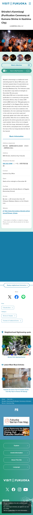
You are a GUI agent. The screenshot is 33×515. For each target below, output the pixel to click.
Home (3, 399)
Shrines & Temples (8, 316)
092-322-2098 (7, 164)
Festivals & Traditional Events (11, 320)
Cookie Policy (11, 510)
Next (30, 41)
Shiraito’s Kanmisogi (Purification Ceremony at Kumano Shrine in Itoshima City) (16, 402)
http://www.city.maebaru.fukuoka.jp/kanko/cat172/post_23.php (16, 212)
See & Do (9, 399)
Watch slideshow (16, 65)
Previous (3, 41)
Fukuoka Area (6, 307)
